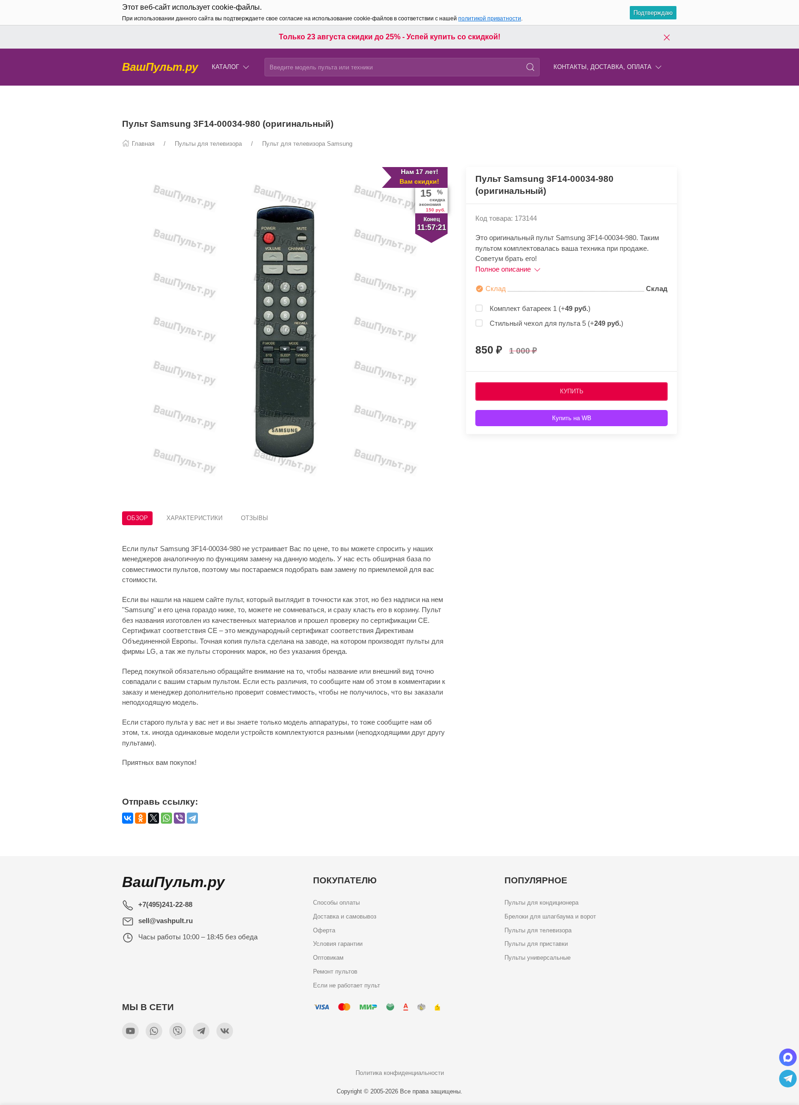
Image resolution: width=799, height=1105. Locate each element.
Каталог (225, 66)
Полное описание (504, 269)
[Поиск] (530, 67)
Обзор (137, 518)
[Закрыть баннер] (667, 37)
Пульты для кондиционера (541, 902)
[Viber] (179, 818)
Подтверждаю (653, 12)
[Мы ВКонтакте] (224, 1031)
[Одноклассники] (140, 818)
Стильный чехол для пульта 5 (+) (556, 323)
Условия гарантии (338, 943)
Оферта (324, 930)
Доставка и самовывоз (344, 916)
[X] (153, 818)
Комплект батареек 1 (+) (540, 308)
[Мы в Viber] (177, 1031)
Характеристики (194, 518)
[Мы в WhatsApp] (154, 1031)
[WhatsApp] (166, 818)
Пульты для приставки (536, 943)
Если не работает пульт (346, 984)
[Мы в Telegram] (201, 1031)
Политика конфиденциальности (400, 1072)
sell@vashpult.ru (165, 921)
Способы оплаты (336, 902)
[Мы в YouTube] (130, 1031)
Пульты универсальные (537, 957)
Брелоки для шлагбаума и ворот (550, 916)
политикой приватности (489, 18)
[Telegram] (192, 818)
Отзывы (254, 518)
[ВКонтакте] (127, 818)
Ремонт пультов (335, 971)
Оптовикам (328, 957)
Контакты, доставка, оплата (602, 66)
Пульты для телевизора (538, 930)
